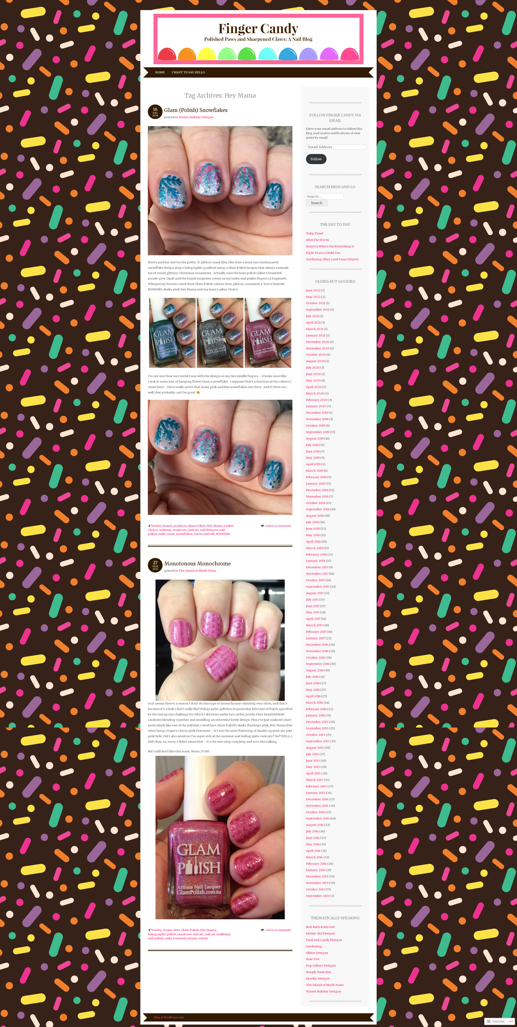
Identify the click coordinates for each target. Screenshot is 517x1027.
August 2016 (315, 670)
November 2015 (317, 728)
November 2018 (317, 496)
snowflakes (184, 534)
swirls (203, 938)
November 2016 (317, 651)
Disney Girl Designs (320, 933)
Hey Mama (215, 526)
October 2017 (315, 580)
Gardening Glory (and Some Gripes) (332, 259)
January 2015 (315, 793)
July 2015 (312, 754)
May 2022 (313, 297)
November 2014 (317, 806)
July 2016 (312, 677)
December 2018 (317, 490)
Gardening (314, 946)
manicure (179, 530)
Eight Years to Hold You (323, 253)
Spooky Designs (318, 978)
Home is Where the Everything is (330, 246)
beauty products (175, 526)
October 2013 (315, 889)
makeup (165, 530)
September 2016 (317, 664)
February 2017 (316, 632)
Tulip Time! (314, 233)
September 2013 (317, 896)
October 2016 (315, 657)
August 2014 (315, 825)
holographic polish (162, 934)
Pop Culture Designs (321, 965)
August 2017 (315, 593)
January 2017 (315, 638)
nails (162, 534)
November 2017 (317, 574)
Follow (316, 159)
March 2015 (314, 780)
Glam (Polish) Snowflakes (196, 110)
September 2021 (318, 309)
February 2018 (316, 554)
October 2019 (315, 425)
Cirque (167, 930)
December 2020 (317, 342)
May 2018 (313, 535)
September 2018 (318, 509)
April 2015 (313, 773)
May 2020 (313, 380)
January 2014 (315, 870)
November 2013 (317, 883)
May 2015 (313, 767)
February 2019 (316, 477)
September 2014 (317, 818)
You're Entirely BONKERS (212, 534)
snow (170, 534)
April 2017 (313, 619)
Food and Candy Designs (324, 940)
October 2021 (315, 303)
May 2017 (312, 612)
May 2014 (313, 844)
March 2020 (315, 393)
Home (160, 72)
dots (176, 930)
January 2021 (315, 335)
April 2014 (313, 851)
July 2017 (312, 599)
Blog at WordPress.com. (169, 1017)
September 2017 (317, 586)
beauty (156, 526)
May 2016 (313, 690)
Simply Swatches (318, 972)
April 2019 (313, 464)
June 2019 (313, 451)
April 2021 (313, 322)
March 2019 (314, 470)
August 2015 (315, 748)
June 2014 (313, 838)
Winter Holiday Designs (196, 117)
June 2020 (313, 374)
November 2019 (317, 419)
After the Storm (317, 240)
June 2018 (313, 528)
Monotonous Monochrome (197, 564)
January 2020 (316, 406)
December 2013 (317, 876)
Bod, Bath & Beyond (320, 927)
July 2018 (312, 522)
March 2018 (314, 548)
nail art (193, 530)
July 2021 (312, 316)
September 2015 (318, 741)
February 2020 (317, 400)
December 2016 (317, 644)
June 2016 (313, 683)
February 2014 (316, 864)
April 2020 (314, 387)
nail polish (155, 938)
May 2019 (313, 458)
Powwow (179, 938)
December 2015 (317, 722)
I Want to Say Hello (188, 72)
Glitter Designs (317, 953)
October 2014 (315, 812)
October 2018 (315, 503)
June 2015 (313, 760)
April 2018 (313, 541)
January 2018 (315, 561)
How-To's (312, 959)
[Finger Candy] (258, 64)
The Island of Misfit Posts (197, 571)
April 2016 (313, 696)
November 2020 (317, 348)
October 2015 (315, 735)
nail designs (209, 530)
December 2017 (317, 567)
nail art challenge (217, 934)
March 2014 (314, 857)
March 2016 (314, 702)
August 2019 (315, 438)
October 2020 (316, 354)
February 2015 (316, 786)
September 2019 (317, 432)
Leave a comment (278, 526)
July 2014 (312, 831)
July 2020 (313, 367)
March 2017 (314, 625)
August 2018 (315, 516)
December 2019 (317, 412)
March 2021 (314, 329)
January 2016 (315, 715)
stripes (192, 938)
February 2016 (316, 709)
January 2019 (315, 483)
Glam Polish (197, 526)
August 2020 (315, 361)
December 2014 (317, 799)
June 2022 (313, 290)
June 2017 (312, 606)
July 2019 (312, 445)
